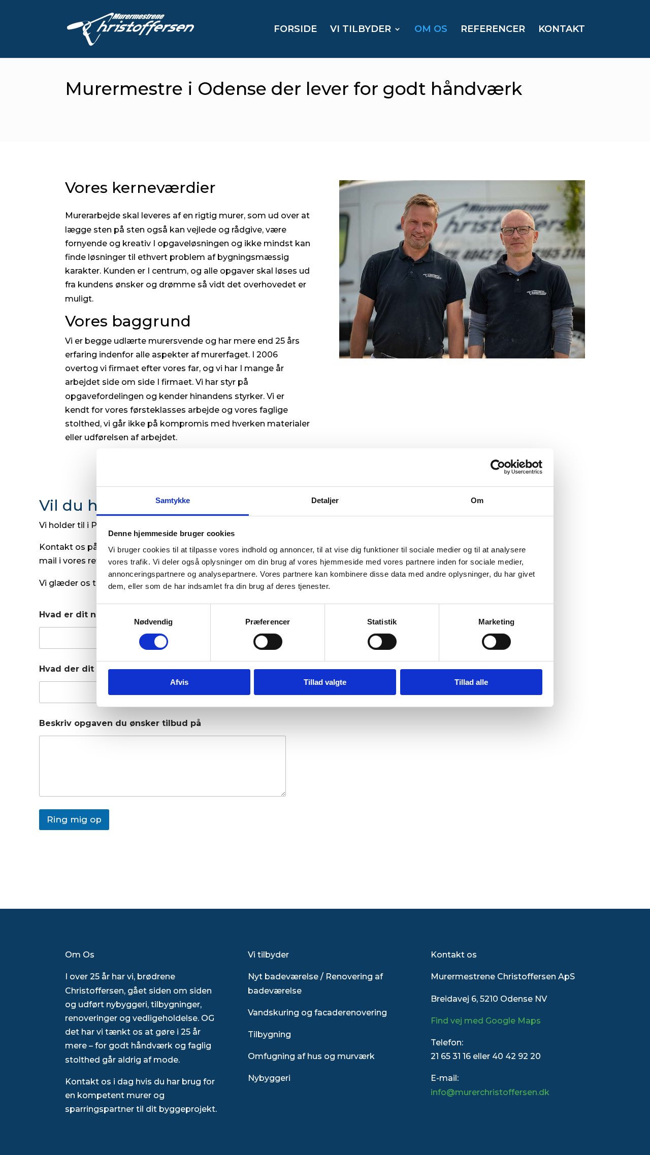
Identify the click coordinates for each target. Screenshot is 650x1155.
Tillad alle (471, 682)
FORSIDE (295, 30)
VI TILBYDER (360, 30)
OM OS (430, 30)
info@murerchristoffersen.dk (490, 1092)
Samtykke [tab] (172, 500)
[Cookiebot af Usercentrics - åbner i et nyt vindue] (497, 467)
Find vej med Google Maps (486, 1021)
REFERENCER (493, 30)
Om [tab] (477, 500)
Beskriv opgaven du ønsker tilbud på (120, 723)
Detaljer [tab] (325, 500)
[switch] (267, 642)
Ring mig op (74, 819)
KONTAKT (561, 30)
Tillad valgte (325, 682)
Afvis (179, 682)
